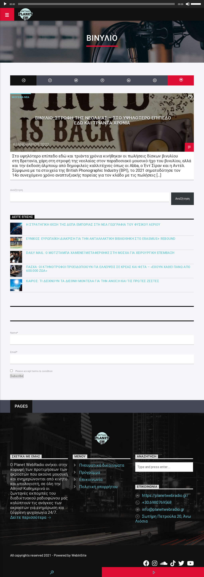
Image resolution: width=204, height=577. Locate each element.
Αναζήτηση (16, 189)
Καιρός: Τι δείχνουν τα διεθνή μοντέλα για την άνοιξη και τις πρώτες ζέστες (92, 281)
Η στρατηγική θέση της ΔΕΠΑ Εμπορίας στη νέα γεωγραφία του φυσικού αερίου (93, 224)
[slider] (196, 3)
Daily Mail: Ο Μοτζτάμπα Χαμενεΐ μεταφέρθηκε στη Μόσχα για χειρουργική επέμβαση (100, 253)
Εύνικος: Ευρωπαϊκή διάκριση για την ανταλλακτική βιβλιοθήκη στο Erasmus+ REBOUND (101, 239)
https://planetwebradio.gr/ (165, 495)
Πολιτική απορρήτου (98, 486)
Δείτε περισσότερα (28, 517)
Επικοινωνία (90, 479)
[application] (102, 4)
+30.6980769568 (157, 502)
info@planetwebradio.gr (163, 509)
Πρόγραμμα (89, 472)
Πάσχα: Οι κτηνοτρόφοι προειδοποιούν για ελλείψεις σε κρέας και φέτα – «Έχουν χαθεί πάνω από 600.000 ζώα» (108, 269)
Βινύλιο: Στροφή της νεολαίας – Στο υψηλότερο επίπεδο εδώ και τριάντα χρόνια (103, 120)
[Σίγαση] (188, 4)
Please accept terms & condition (34, 371)
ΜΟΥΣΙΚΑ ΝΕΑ (20, 97)
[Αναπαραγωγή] (5, 4)
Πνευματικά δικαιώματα (101, 465)
